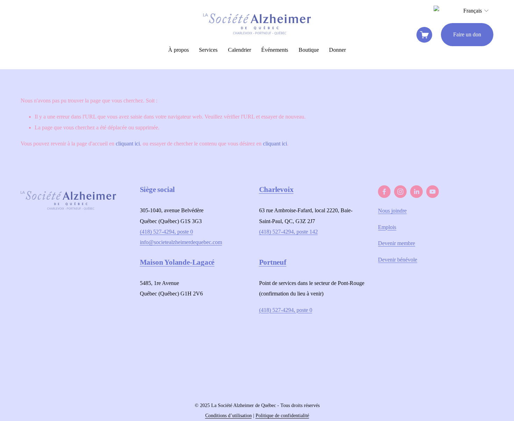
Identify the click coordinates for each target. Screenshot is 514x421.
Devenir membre (396, 243)
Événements (274, 50)
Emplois (387, 227)
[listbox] (476, 11)
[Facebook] (384, 191)
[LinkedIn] (416, 191)
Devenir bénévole (397, 260)
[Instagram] (400, 191)
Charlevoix (276, 189)
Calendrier (239, 50)
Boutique (309, 50)
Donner (337, 50)
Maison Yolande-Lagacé (177, 262)
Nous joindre (392, 211)
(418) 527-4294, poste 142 (288, 232)
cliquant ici (128, 144)
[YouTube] (432, 191)
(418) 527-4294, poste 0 (166, 232)
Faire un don (467, 34)
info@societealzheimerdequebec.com (181, 242)
